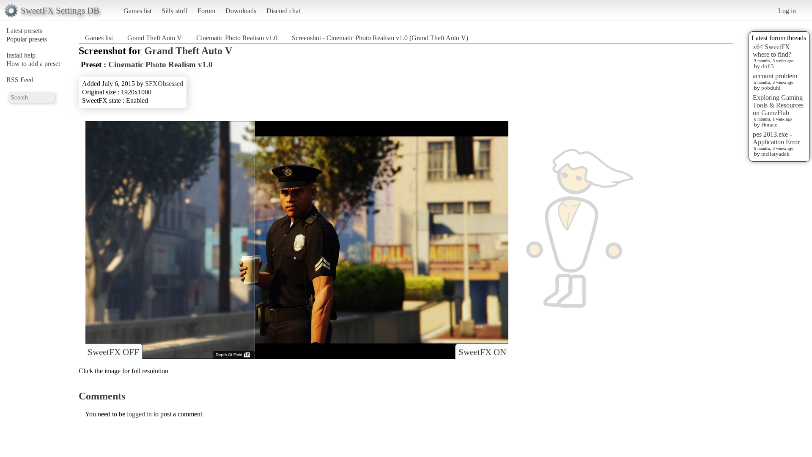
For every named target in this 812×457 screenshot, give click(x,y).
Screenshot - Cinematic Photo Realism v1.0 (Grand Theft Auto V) (380, 37)
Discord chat (283, 10)
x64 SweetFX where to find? (772, 50)
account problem (775, 76)
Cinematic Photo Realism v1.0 (236, 37)
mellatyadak (775, 154)
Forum (206, 10)
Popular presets (26, 39)
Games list (137, 10)
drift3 (767, 66)
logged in (139, 414)
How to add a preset (33, 63)
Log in (787, 10)
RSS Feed (19, 79)
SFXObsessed (164, 83)
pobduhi (771, 88)
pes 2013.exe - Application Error (776, 138)
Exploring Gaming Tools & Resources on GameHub (778, 105)
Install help (21, 55)
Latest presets (24, 30)
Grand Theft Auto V (154, 37)
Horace (769, 124)
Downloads (240, 10)
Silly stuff (174, 10)
